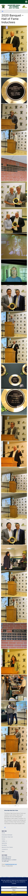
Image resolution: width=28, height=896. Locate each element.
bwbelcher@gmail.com (11, 864)
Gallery (3, 841)
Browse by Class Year (7, 837)
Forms (3, 839)
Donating (4, 845)
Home (3, 833)
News (3, 851)
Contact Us (5, 849)
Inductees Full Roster (7, 835)
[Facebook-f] (5, 827)
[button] (2, 11)
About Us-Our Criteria (7, 847)
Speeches (4, 843)
